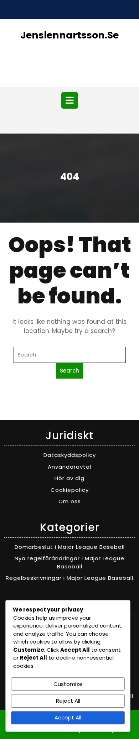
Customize (68, 684)
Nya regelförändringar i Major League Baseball (69, 562)
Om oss (69, 501)
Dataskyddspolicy (69, 455)
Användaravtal (69, 466)
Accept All (68, 717)
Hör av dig (69, 478)
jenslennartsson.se (69, 35)
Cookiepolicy (70, 490)
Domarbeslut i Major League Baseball (70, 547)
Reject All (68, 700)
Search (69, 370)
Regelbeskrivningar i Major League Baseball (69, 578)
